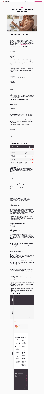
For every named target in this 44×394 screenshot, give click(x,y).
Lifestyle (25, 1)
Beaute (19, 1)
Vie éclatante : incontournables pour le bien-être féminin (24, 365)
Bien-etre (22, 1)
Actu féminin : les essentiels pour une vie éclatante (18, 338)
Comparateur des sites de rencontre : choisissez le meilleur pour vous (18, 353)
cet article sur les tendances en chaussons (24, 44)
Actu (17, 1)
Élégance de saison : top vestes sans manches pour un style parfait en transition (24, 356)
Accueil (15, 1)
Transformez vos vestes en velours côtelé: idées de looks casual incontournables (18, 343)
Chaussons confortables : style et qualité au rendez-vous (24, 343)
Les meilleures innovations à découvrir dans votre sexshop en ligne (24, 339)
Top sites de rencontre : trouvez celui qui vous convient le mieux (24, 347)
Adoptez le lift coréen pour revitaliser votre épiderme (18, 357)
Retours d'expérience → (38, 1)
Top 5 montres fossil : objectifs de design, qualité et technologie (18, 348)
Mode (27, 1)
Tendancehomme (8, 1)
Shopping (30, 1)
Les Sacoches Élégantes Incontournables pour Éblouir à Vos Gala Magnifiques (18, 362)
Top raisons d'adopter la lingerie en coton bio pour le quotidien (24, 361)
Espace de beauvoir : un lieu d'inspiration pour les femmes (24, 352)
